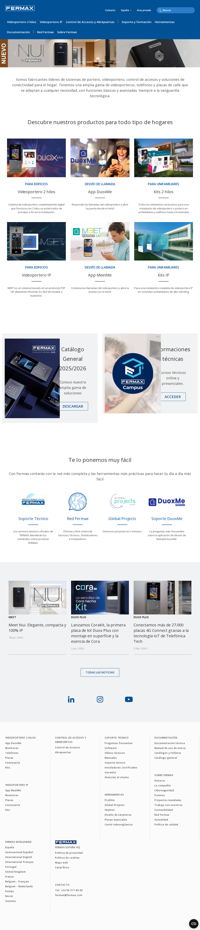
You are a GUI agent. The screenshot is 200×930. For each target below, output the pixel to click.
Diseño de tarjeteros (118, 814)
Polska (9, 891)
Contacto (110, 10)
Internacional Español (19, 852)
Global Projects (115, 805)
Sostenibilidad (163, 810)
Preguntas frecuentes (119, 743)
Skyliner (110, 810)
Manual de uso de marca (170, 748)
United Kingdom (15, 871)
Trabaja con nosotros (168, 805)
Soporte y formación (136, 22)
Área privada (144, 10)
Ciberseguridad (164, 790)
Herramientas (165, 22)
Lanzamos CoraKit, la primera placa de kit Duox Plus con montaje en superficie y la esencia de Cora (98, 633)
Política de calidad (166, 824)
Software (111, 748)
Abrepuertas (63, 752)
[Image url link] (37, 597)
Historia (159, 780)
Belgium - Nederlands (19, 886)
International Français (19, 862)
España (125, 10)
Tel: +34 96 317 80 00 (69, 890)
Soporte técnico (117, 737)
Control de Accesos (67, 747)
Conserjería (12, 762)
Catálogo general (165, 757)
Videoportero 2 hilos (21, 22)
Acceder (173, 396)
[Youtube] (129, 699)
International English (18, 857)
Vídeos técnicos (115, 753)
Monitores (12, 748)
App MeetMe (13, 790)
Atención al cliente (117, 777)
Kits (7, 767)
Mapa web (61, 862)
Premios (159, 795)
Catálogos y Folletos (167, 753)
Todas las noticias (100, 672)
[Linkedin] (71, 699)
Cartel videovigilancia (119, 824)
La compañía (162, 785)
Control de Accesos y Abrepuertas (90, 22)
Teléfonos (12, 753)
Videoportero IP (51, 22)
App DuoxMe (13, 743)
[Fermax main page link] (20, 11)
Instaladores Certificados (121, 767)
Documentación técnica (169, 743)
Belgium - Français (17, 881)
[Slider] (82, 62)
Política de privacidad (69, 852)
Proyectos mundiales (167, 800)
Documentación (18, 32)
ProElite (110, 800)
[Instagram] (100, 699)
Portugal (11, 867)
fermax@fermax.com (68, 895)
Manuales (111, 757)
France (9, 876)
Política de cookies (67, 857)
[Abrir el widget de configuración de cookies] (193, 923)
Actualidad (161, 819)
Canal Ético (62, 867)
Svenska (10, 901)
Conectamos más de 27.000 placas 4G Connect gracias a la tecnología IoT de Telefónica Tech (161, 633)
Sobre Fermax (67, 32)
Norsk (9, 896)
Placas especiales (116, 819)
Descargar (72, 406)
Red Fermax (45, 32)
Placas (9, 757)
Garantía (110, 772)
